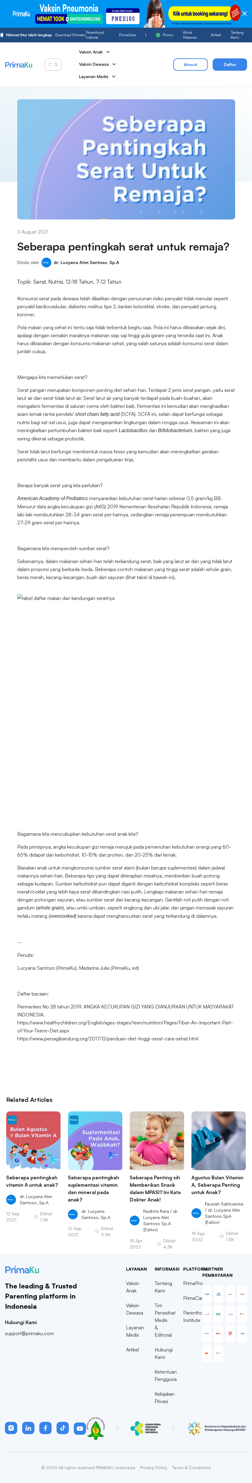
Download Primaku (46, 35)
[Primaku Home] (18, 65)
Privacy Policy (153, 1467)
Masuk (190, 64)
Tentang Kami (237, 35)
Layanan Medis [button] (93, 76)
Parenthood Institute (95, 35)
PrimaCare (127, 35)
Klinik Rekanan (190, 35)
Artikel (216, 35)
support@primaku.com (29, 1333)
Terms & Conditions (191, 1467)
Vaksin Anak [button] (91, 51)
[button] (11, 1428)
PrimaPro (193, 1283)
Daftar (230, 64)
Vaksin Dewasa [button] (94, 64)
